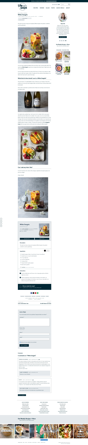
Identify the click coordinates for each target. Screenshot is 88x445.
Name (21, 332)
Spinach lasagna (25, 405)
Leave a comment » (37, 299)
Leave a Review (24, 18)
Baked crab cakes (25, 403)
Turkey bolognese (63, 408)
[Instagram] (55, 4)
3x (48, 250)
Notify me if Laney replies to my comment (28, 342)
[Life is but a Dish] (22, 7)
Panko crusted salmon (25, 411)
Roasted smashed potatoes (44, 405)
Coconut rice (44, 403)
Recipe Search (34, 442)
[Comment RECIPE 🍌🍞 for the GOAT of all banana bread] (22, 431)
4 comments (40, 16)
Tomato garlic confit (44, 408)
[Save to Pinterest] (36, 293)
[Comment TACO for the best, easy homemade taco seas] (81, 431)
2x (46, 250)
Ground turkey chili (25, 406)
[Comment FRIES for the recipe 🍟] (51, 431)
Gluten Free (38, 296)
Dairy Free (33, 296)
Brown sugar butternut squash (44, 411)
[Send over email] (38, 293)
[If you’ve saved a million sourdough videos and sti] (36, 431)
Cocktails (22, 296)
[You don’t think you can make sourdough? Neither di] (7, 431)
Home (23, 442)
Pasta (53, 8)
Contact (38, 442)
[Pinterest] (57, 4)
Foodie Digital (68, 443)
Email (21, 337)
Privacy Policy (43, 442)
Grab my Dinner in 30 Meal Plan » (51, 1)
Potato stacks (44, 406)
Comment (22, 317)
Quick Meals (60, 8)
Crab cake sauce (63, 403)
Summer (47, 296)
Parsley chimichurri (62, 412)
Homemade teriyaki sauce (62, 411)
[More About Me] (62, 17)
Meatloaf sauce (62, 409)
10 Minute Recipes (28, 296)
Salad (48, 8)
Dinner (42, 8)
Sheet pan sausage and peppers (25, 412)
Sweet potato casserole (44, 409)
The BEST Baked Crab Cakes (45, 303)
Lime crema (63, 406)
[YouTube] (59, 4)
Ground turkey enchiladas (25, 408)
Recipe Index (30, 442)
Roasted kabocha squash (44, 412)
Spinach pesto (62, 405)
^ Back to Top (20, 442)
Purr (63, 443)
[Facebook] (53, 4)
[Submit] (69, 4)
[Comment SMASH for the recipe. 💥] (66, 431)
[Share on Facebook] (31, 293)
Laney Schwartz (22, 16)
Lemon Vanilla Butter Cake (23, 303)
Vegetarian (43, 296)
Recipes (36, 8)
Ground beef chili (25, 409)
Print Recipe (27, 238)
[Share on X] (33, 293)
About (68, 8)
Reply (39, 359)
